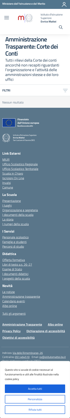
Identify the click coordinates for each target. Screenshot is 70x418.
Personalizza (35, 399)
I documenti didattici (15, 273)
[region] (35, 389)
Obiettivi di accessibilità (18, 337)
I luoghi (7, 205)
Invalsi (6, 182)
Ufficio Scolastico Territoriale (20, 168)
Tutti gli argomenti (14, 313)
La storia (7, 219)
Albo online (9, 305)
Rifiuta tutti (35, 410)
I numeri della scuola (15, 224)
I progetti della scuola (16, 278)
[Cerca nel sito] (61, 27)
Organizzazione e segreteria (20, 210)
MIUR (6, 159)
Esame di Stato (12, 269)
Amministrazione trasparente (21, 296)
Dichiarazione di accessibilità (45, 331)
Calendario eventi (13, 301)
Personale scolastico (15, 237)
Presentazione (11, 200)
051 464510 (22, 357)
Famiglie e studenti (14, 242)
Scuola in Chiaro (12, 173)
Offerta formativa (13, 260)
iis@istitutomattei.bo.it (52, 357)
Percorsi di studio (13, 246)
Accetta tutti (35, 389)
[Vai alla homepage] (25, 18)
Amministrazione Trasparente (22, 324)
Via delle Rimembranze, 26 (28, 353)
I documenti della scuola (17, 214)
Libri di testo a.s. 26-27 (17, 264)
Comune (7, 187)
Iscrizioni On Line (13, 178)
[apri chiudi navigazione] (6, 18)
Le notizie (8, 292)
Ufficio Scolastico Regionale (20, 164)
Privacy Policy (11, 331)
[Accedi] (64, 4)
